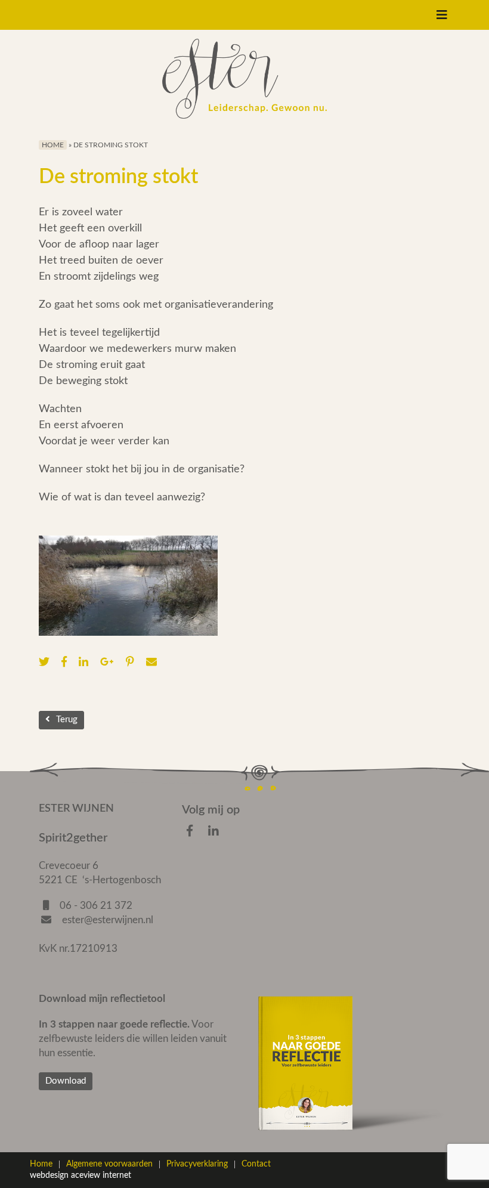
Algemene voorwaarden (109, 1164)
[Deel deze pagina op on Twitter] (47, 662)
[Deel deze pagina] (154, 662)
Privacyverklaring (197, 1164)
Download (65, 1080)
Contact (256, 1164)
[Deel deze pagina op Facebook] (67, 662)
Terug (67, 719)
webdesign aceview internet (80, 1175)
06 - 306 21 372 (96, 906)
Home (53, 144)
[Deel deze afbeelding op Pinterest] (133, 662)
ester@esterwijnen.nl (106, 920)
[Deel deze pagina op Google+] (110, 662)
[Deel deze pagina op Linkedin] (86, 662)
